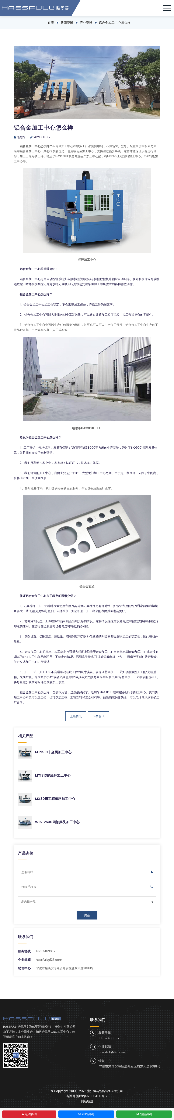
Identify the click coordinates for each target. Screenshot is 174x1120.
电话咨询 (31, 1114)
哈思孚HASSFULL (102, 692)
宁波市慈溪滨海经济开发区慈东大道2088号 (129, 1066)
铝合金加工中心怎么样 (114, 22)
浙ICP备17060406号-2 (92, 1096)
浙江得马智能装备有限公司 (105, 1091)
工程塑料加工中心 (129, 156)
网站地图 (87, 1101)
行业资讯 (86, 22)
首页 (51, 22)
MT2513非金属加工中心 (53, 752)
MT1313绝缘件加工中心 (53, 775)
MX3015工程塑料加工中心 (55, 798)
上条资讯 (76, 716)
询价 (87, 915)
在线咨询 (88, 1114)
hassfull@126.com (49, 960)
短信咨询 (146, 1114)
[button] (168, 8)
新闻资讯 (66, 22)
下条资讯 (98, 716)
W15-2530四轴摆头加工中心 (57, 822)
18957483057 (45, 951)
